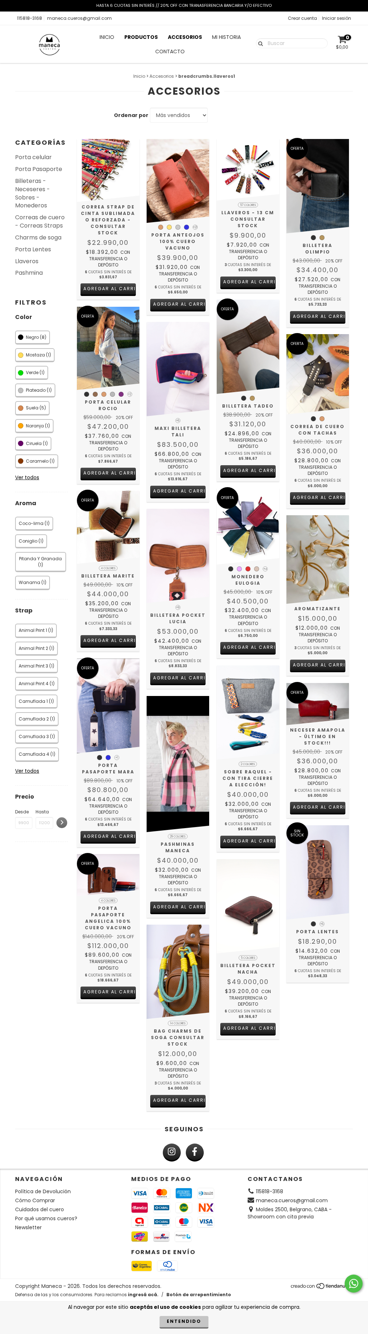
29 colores (177, 837)
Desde (22, 812)
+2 (129, 394)
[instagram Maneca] (172, 1153)
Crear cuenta (302, 18)
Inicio (107, 37)
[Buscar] (259, 43)
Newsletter (28, 1227)
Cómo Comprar (35, 1200)
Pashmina (29, 273)
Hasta (42, 812)
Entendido (184, 1321)
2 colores (248, 764)
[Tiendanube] (321, 1288)
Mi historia (226, 37)
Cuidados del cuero (39, 1209)
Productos (141, 37)
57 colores (248, 205)
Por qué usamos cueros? (46, 1218)
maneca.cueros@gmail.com (79, 18)
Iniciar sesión (336, 18)
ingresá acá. (143, 1295)
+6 (177, 421)
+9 (177, 608)
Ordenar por (131, 115)
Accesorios (185, 37)
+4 (265, 569)
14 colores (177, 1023)
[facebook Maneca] (195, 1153)
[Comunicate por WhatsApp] (354, 1284)
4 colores (108, 568)
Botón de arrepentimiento (198, 1295)
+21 (195, 227)
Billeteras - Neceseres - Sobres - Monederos (32, 193)
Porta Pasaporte (38, 169)
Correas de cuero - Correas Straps (40, 221)
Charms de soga (38, 237)
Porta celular (33, 157)
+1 (116, 758)
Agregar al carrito (109, 289)
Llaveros (26, 261)
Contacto (170, 51)
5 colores (248, 958)
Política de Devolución (43, 1191)
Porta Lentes (33, 249)
